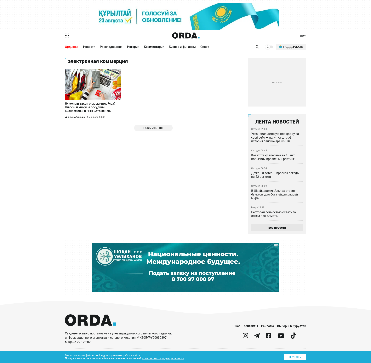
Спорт (204, 47)
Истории (133, 47)
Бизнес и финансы (182, 47)
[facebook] (268, 337)
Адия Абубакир (76, 117)
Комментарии (154, 47)
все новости (277, 227)
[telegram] (257, 337)
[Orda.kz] (90, 329)
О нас (236, 326)
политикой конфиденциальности (163, 358)
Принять (295, 356)
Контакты (250, 326)
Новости (89, 47)
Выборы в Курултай (291, 326)
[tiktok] (293, 337)
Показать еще (153, 127)
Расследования (111, 47)
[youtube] (281, 337)
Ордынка (71, 47)
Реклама (267, 326)
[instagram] (245, 337)
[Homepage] (186, 35)
